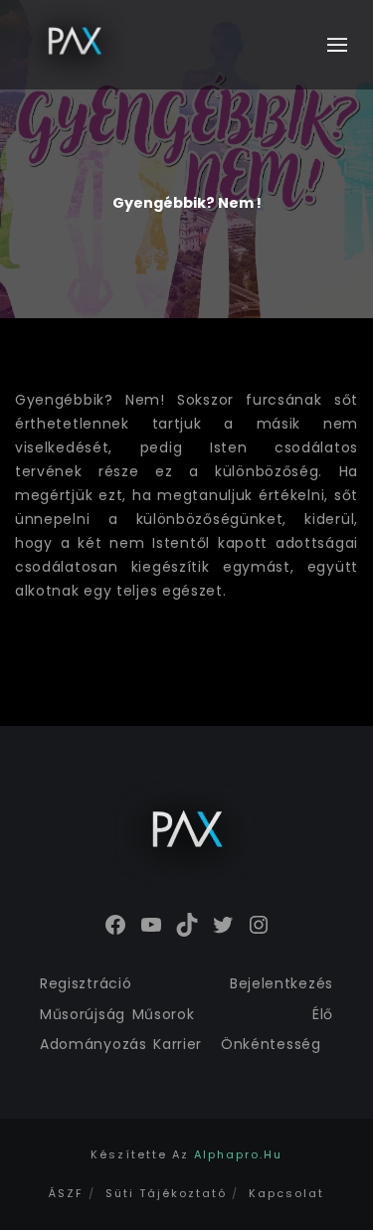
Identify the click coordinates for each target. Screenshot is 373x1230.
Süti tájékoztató (166, 1193)
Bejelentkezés (281, 983)
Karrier (177, 1044)
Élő (322, 1014)
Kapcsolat (286, 1193)
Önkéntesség (271, 1044)
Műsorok (163, 1014)
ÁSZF (66, 1193)
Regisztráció (85, 983)
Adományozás (93, 1044)
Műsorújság (82, 1014)
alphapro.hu (238, 1154)
